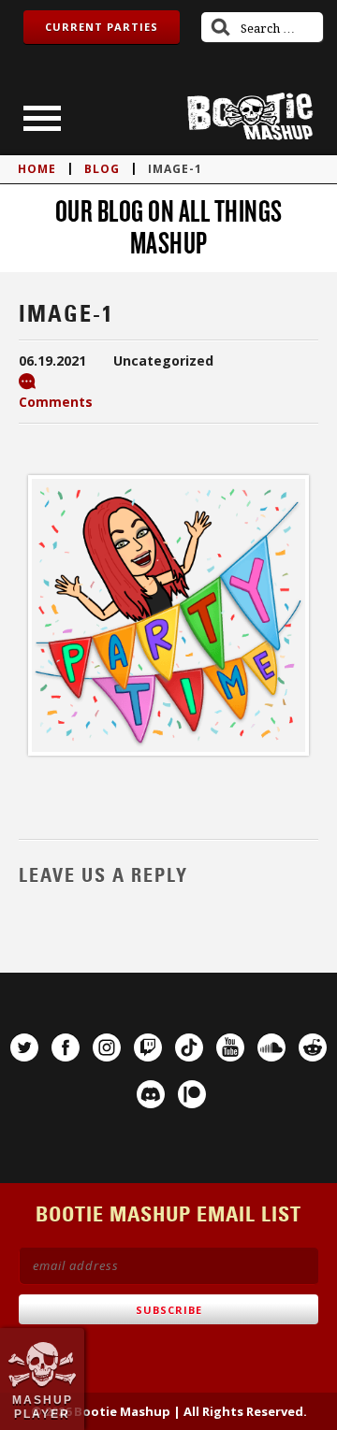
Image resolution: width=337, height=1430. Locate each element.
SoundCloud (271, 1047)
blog (102, 169)
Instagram (107, 1047)
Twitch (148, 1047)
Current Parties (101, 27)
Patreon (192, 1094)
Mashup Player (42, 1407)
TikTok (189, 1047)
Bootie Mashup (250, 116)
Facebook (65, 1047)
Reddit (313, 1047)
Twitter (24, 1047)
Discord (151, 1094)
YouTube (230, 1047)
